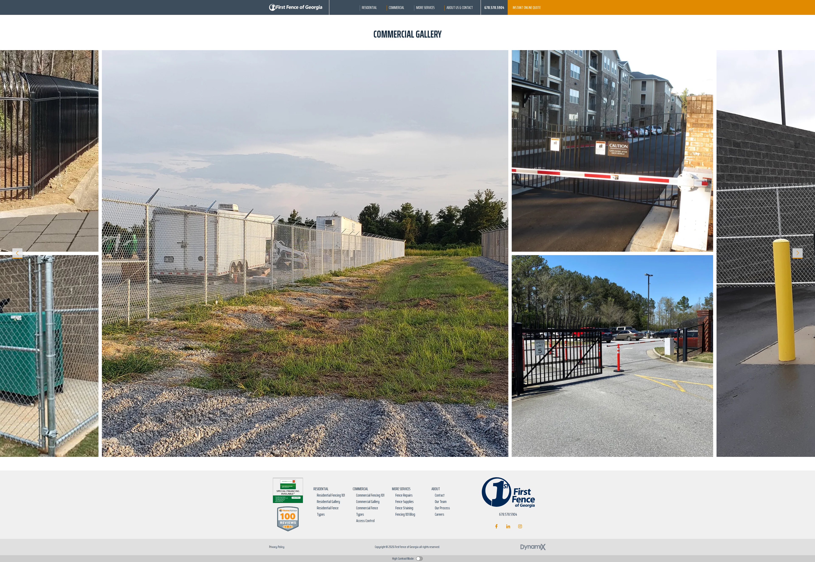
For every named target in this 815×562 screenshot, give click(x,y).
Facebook (496, 526)
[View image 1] (305, 253)
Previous (17, 253)
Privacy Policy (276, 546)
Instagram (520, 526)
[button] (369, 7)
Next (798, 253)
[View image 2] (612, 151)
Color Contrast (419, 558)
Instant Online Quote (527, 7)
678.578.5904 (494, 7)
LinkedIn (508, 526)
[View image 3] (612, 356)
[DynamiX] (533, 547)
